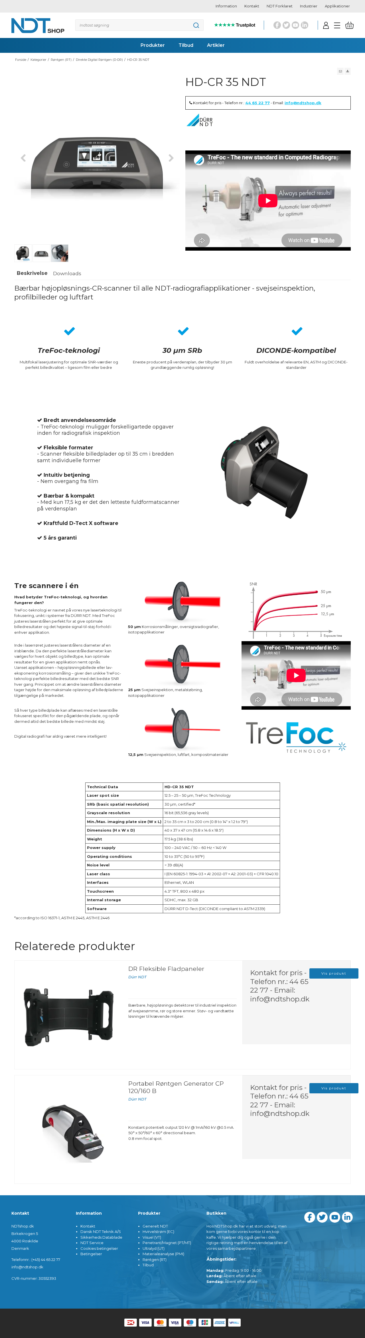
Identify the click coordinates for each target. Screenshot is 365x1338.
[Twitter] (286, 25)
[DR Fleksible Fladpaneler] (68, 1015)
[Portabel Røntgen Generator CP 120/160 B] (68, 1129)
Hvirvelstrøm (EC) (158, 1231)
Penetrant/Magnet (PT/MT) (167, 1242)
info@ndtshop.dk (303, 102)
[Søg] (139, 25)
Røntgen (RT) (155, 1259)
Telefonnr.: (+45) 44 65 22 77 (35, 1259)
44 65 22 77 (257, 102)
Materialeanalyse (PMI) (163, 1254)
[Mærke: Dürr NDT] (199, 127)
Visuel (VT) (152, 1237)
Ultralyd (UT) (154, 1248)
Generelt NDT (155, 1226)
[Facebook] (277, 25)
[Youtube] (295, 25)
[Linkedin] (304, 25)
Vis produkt (333, 973)
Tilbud (148, 1265)
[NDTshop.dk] (37, 25)
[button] (340, 71)
